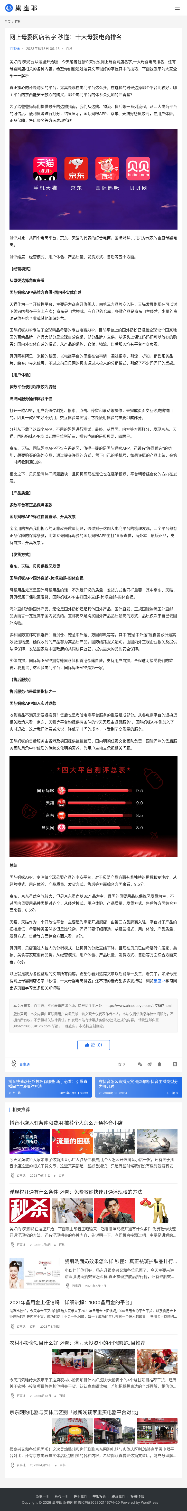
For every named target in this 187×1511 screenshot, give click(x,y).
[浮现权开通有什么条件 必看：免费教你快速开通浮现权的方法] (93, 1210)
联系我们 (118, 1496)
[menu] (177, 7)
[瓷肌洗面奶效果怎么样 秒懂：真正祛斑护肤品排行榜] (34, 1273)
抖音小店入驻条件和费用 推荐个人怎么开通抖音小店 (66, 1123)
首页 (7, 22)
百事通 (14, 48)
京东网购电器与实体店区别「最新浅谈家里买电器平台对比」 (75, 1412)
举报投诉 (99, 1496)
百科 (69, 48)
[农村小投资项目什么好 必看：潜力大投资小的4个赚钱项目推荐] (93, 1361)
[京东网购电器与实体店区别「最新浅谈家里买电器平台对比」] (93, 1431)
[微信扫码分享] (140, 1064)
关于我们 (80, 1496)
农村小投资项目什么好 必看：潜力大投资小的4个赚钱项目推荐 (77, 1343)
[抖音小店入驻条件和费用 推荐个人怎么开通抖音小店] (93, 1141)
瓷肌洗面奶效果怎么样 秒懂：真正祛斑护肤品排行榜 (119, 1262)
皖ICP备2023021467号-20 (99, 1502)
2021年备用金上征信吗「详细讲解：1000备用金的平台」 (72, 1302)
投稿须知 (137, 1496)
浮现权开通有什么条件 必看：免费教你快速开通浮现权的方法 (75, 1192)
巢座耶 (159, 980)
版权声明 (61, 1496)
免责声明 (42, 1496)
